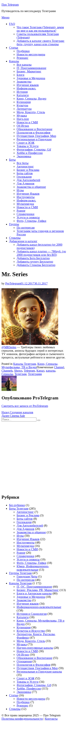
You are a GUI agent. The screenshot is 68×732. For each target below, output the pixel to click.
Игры (20, 190)
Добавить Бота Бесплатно (33, 258)
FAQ (12, 23)
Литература (24, 108)
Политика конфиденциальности (22, 718)
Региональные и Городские (34, 139)
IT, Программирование (31, 68)
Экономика (24, 156)
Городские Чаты (27, 576)
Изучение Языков (28, 193)
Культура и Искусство (31, 630)
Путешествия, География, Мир (36, 136)
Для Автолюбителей (30, 525)
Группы (14, 224)
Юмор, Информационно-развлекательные (33, 568)
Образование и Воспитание (34, 129)
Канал (40, 370)
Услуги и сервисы (28, 217)
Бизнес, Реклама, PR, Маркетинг (38, 590)
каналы (50, 370)
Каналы (14, 61)
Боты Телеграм (18, 508)
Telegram (29, 370)
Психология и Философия (33, 132)
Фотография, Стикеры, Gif (34, 149)
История (22, 91)
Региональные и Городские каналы (39, 671)
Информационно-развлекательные (39, 607)
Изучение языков (28, 85)
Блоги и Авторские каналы (34, 593)
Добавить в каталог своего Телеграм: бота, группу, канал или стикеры (40, 42)
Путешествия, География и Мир (37, 668)
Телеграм (20, 374)
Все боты (23, 163)
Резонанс (22, 57)
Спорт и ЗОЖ (25, 142)
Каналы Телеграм (24, 363)
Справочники (25, 214)
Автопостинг (25, 166)
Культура (22, 105)
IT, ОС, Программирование (34, 586)
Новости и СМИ (27, 122)
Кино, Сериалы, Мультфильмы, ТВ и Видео (30, 365)
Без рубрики (17, 505)
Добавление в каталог (23, 241)
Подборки (23, 51)
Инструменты (26, 197)
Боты (12, 159)
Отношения (24, 661)
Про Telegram (10, 4)
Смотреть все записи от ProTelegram (25, 406)
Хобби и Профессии (30, 153)
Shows (18, 370)
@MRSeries (9, 347)
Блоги (20, 74)
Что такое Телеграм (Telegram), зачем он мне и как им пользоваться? (40, 29)
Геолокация (24, 176)
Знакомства (24, 81)
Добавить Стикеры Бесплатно (36, 265)
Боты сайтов (25, 173)
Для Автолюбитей (28, 180)
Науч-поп (23, 119)
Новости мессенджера (31, 54)
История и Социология (32, 613)
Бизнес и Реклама (28, 169)
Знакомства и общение (31, 186)
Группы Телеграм (20, 573)
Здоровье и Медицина (31, 78)
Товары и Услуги (28, 146)
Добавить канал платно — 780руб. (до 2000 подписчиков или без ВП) (41, 253)
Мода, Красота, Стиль (31, 112)
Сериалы (7, 374)
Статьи (13, 47)
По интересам (26, 227)
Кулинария (24, 102)
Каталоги (23, 95)
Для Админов (25, 183)
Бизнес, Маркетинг (29, 71)
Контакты (51, 718)
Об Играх (23, 125)
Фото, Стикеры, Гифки (31, 220)
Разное (21, 210)
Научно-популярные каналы (35, 647)
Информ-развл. (26, 88)
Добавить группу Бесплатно (35, 261)
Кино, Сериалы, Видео (31, 98)
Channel (59, 367)
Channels (7, 370)
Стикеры (15, 237)
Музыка (22, 115)
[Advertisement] (34, 457)
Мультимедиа (25, 203)
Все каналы (24, 64)
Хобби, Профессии (29, 688)
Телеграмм (35, 374)
